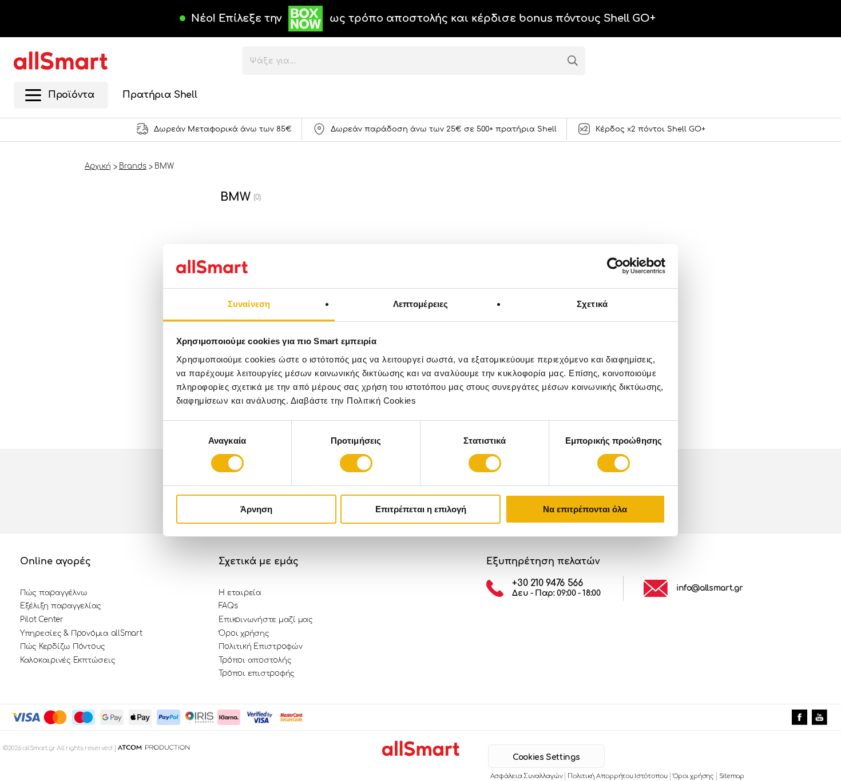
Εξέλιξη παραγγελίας (60, 606)
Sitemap (731, 776)
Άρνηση (256, 509)
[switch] (356, 463)
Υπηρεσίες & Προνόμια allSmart (81, 633)
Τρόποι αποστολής (255, 660)
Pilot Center (42, 620)
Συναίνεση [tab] (249, 304)
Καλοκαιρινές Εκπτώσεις (67, 660)
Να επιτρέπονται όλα (585, 509)
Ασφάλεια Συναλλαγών (526, 776)
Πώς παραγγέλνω (53, 593)
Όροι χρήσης (244, 633)
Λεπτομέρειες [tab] (420, 304)
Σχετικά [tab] (592, 304)
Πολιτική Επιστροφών (260, 647)
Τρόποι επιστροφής (257, 674)
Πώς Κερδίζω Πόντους (62, 647)
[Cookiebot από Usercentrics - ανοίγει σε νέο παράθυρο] (615, 265)
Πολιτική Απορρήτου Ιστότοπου (617, 776)
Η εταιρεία (240, 593)
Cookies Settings (546, 757)
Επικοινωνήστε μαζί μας (265, 620)
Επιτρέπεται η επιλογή (420, 509)
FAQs (228, 606)
